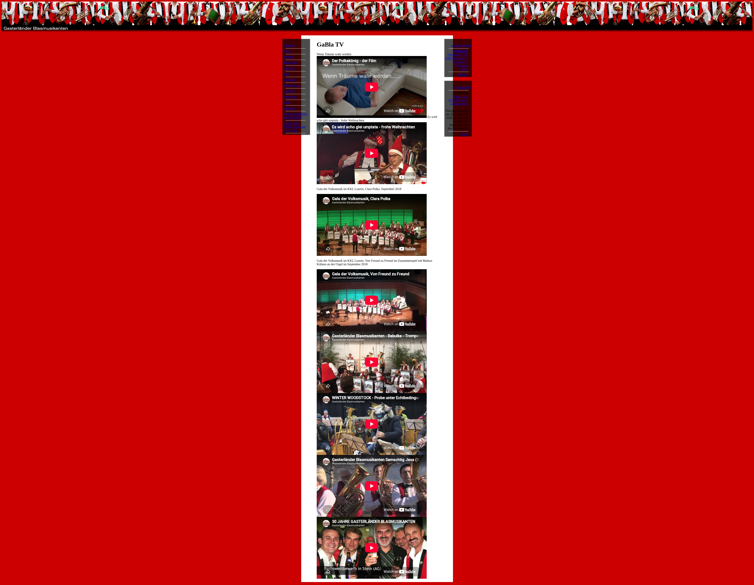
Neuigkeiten (463, 87)
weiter (464, 134)
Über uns (289, 68)
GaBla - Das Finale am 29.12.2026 (295, 115)
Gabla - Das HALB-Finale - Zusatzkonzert (458, 100)
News (287, 51)
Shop (286, 74)
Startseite (289, 45)
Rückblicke (290, 62)
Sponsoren (289, 96)
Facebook (289, 79)
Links (286, 102)
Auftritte (288, 57)
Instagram (289, 108)
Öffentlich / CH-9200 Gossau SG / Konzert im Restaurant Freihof (456, 62)
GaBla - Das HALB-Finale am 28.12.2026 (294, 126)
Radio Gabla (291, 85)
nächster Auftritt (461, 45)
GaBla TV (289, 91)
